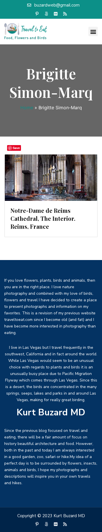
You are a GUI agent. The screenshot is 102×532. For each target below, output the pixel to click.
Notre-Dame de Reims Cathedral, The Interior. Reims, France (42, 218)
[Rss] (65, 14)
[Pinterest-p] (37, 14)
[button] (93, 31)
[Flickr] (55, 14)
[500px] (46, 14)
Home (26, 107)
